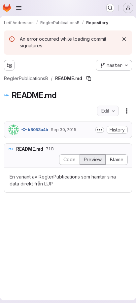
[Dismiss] (124, 39)
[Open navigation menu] (19, 8)
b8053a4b (37, 129)
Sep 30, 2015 (63, 129)
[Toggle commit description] (99, 130)
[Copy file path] (89, 78)
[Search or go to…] (110, 8)
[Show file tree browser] (9, 65)
